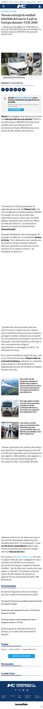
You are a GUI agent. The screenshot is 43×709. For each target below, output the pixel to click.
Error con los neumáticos (17, 2)
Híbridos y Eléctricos (12, 83)
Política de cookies (28, 696)
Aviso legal (19, 696)
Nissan (3, 649)
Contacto (12, 696)
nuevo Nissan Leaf (24, 557)
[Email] (23, 89)
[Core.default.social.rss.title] (27, 690)
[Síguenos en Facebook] (16, 690)
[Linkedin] (11, 89)
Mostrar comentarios (21, 656)
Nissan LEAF (15, 649)
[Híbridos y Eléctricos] (21, 685)
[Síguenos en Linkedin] (23, 690)
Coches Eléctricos (8, 11)
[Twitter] (7, 89)
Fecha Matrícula (38, 696)
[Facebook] (3, 89)
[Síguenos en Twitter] (20, 690)
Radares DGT (31, 2)
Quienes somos (3, 696)
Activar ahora (15, 109)
